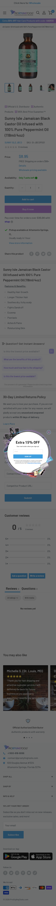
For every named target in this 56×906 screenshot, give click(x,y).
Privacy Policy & (31, 463)
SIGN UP (28, 456)
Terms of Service (37, 463)
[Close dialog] (49, 432)
